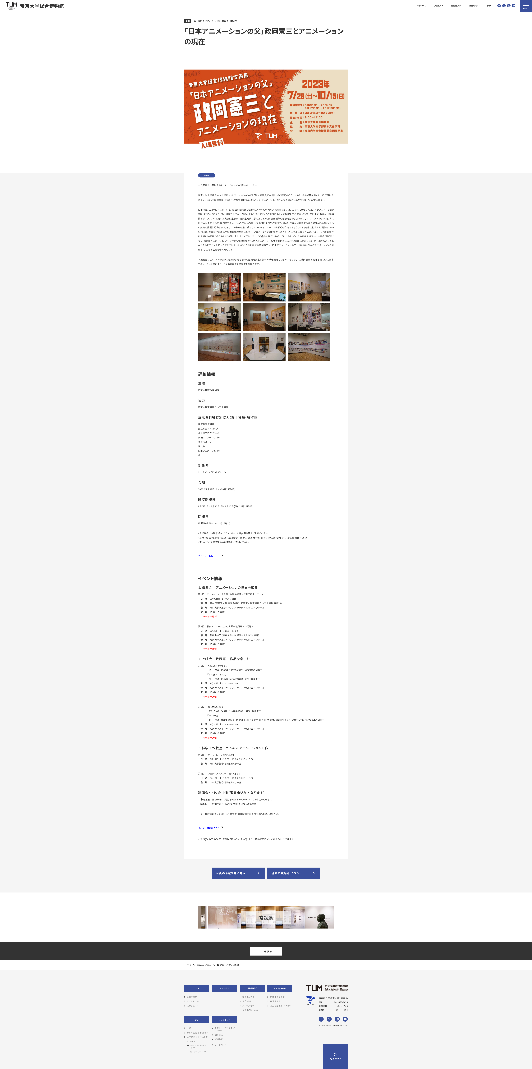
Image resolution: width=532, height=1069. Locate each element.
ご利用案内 (438, 5)
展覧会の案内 (279, 988)
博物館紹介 (474, 5)
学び (489, 5)
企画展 (207, 175)
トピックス (421, 5)
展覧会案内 (456, 5)
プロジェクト (224, 1019)
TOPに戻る (266, 951)
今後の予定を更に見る (230, 873)
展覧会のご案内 (204, 965)
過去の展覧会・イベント (287, 873)
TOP (188, 965)
